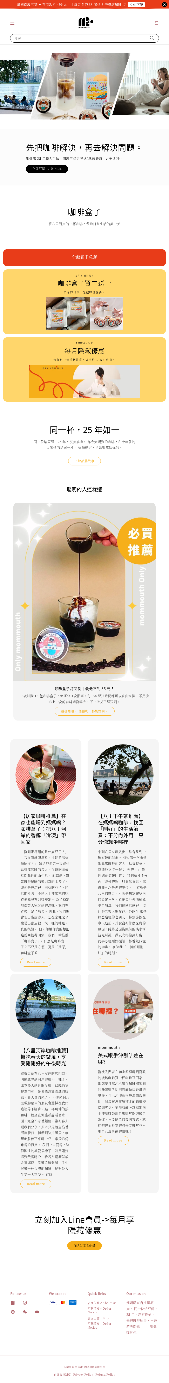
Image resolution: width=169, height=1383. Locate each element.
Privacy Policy (83, 1374)
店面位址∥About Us (102, 1303)
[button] (12, 22)
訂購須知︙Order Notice (99, 1325)
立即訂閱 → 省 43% (47, 168)
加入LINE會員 (84, 1245)
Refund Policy (105, 1374)
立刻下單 (136, 4)
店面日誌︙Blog (98, 1318)
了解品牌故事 (84, 461)
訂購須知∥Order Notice (99, 1310)
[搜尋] (152, 38)
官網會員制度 (62, 1374)
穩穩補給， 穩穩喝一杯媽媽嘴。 (84, 711)
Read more (36, 962)
